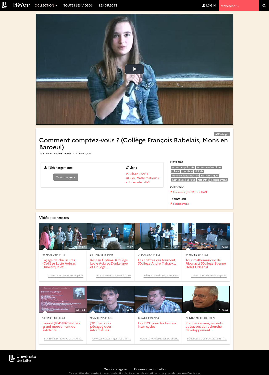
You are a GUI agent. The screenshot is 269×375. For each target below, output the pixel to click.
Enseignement (181, 203)
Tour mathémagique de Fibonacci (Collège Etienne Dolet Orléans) (206, 263)
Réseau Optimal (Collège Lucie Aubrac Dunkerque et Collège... (109, 263)
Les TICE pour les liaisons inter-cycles (157, 325)
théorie (199, 171)
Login (210, 5)
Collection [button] (45, 5)
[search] (264, 5)
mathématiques (210, 175)
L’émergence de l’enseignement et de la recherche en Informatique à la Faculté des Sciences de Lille (207, 338)
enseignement (219, 179)
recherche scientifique (208, 167)
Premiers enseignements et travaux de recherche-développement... (204, 326)
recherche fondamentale (185, 175)
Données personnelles (150, 369)
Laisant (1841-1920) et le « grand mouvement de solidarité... (61, 326)
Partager (223, 134)
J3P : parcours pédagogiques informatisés (101, 326)
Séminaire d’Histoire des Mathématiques (63, 338)
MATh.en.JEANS (137, 173)
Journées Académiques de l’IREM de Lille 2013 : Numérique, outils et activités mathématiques (111, 338)
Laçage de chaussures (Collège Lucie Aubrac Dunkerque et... (59, 263)
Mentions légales (115, 369)
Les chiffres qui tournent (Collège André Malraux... (157, 262)
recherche (203, 179)
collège (175, 171)
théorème (187, 171)
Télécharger (65, 177)
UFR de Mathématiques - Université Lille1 (142, 180)
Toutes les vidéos (78, 5)
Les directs (108, 5)
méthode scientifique (183, 179)
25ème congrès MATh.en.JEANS (190, 191)
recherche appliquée (182, 167)
